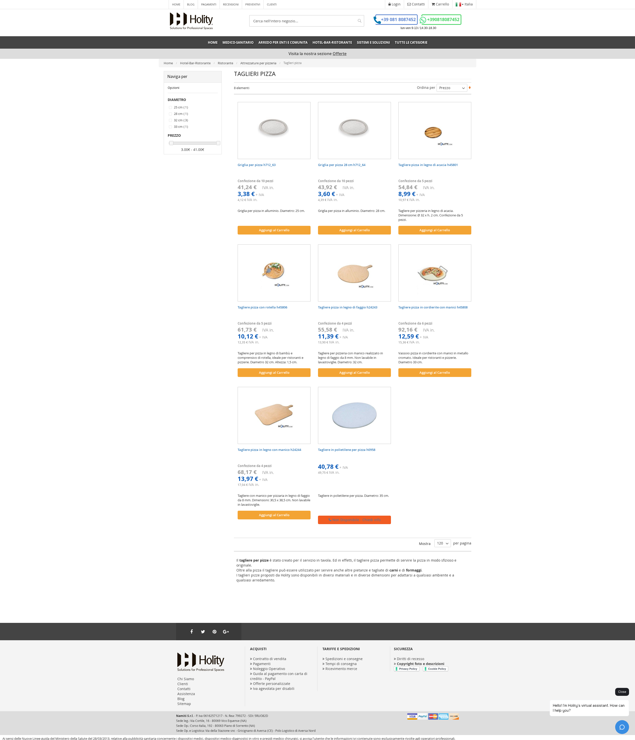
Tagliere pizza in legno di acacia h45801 (428, 165)
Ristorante (226, 63)
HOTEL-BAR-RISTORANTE (332, 42)
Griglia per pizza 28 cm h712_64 (341, 165)
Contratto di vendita (269, 658)
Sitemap (184, 703)
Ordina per (426, 87)
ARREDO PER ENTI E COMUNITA (283, 42)
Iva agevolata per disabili (273, 688)
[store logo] (191, 21)
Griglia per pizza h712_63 (257, 165)
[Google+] (226, 631)
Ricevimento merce (341, 668)
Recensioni (231, 4)
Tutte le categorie (411, 42)
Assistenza (186, 693)
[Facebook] (191, 631)
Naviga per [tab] (177, 76)
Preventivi (252, 4)
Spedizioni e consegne (344, 658)
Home (176, 4)
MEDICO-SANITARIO (238, 42)
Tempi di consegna (341, 663)
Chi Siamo (185, 678)
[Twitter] (203, 631)
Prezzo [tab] (174, 135)
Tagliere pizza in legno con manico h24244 (269, 449)
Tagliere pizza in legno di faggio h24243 (347, 307)
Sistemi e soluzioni (373, 42)
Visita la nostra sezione (317, 53)
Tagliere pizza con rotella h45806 (262, 307)
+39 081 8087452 (398, 19)
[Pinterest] (214, 631)
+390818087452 (443, 19)
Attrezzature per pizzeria (258, 63)
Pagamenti (208, 4)
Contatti (183, 688)
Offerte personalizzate (271, 683)
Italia (468, 4)
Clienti (272, 4)
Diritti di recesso (410, 658)
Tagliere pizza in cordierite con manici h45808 (433, 307)
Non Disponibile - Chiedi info (356, 519)
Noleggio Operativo (269, 668)
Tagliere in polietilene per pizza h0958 (346, 449)
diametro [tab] (177, 99)
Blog (190, 4)
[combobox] (306, 21)
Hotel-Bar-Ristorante (195, 63)
